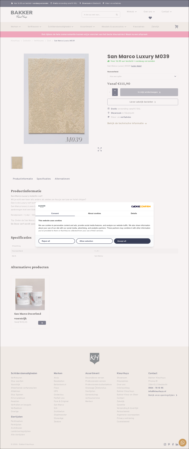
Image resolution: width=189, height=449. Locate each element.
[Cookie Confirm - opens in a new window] (141, 206)
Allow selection (86, 241)
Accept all (121, 241)
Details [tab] (134, 213)
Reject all (46, 241)
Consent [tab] (55, 213)
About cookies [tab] (94, 213)
